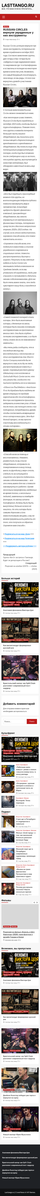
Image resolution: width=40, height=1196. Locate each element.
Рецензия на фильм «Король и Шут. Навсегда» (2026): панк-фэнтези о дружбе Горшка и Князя (19, 934)
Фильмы (33, 830)
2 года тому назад (23, 879)
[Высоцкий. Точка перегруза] (7, 802)
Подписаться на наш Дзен (17, 534)
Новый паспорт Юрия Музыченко (17, 1134)
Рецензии (7, 926)
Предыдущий (18, 557)
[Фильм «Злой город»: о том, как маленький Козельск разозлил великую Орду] (7, 836)
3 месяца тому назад (11, 1100)
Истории (19, 602)
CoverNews (20, 1192)
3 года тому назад (10, 39)
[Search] (36, 17)
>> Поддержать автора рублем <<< (19, 546)
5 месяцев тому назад (24, 777)
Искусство (19, 816)
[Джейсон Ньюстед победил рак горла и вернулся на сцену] (20, 1080)
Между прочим (8, 604)
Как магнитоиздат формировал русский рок (20, 1157)
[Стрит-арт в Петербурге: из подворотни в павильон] (7, 821)
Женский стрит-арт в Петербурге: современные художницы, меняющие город (25, 853)
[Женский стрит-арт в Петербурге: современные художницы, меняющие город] (7, 854)
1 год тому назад (22, 826)
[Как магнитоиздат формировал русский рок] (20, 630)
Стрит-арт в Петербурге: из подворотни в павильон (26, 821)
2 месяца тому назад (11, 613)
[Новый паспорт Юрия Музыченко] (20, 1119)
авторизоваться (20, 711)
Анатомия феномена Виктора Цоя (18, 610)
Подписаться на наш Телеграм (19, 538)
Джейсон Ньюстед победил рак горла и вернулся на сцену (18, 1171)
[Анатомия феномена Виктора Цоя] (20, 594)
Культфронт (27, 602)
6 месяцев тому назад (11, 940)
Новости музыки (15, 677)
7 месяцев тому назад (24, 805)
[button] (3, 17)
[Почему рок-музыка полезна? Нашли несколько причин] (7, 889)
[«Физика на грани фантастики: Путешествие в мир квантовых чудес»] (7, 872)
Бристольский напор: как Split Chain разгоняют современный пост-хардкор (19, 685)
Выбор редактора (9, 602)
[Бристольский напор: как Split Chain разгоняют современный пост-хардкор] (20, 667)
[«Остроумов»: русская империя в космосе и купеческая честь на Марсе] (7, 787)
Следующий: (21, 566)
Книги (18, 764)
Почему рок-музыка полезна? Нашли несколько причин (24, 889)
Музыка (6, 26)
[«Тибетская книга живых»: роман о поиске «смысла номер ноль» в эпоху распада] (7, 771)
